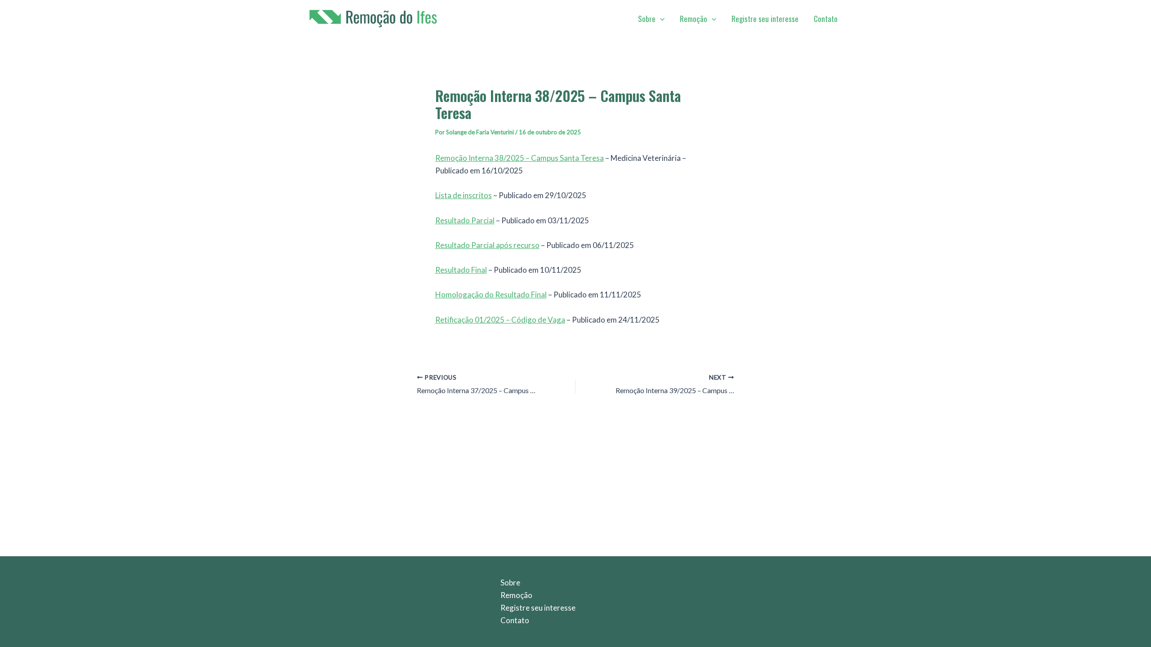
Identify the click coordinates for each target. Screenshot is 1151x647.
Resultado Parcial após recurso (487, 245)
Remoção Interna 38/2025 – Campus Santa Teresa (519, 158)
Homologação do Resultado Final (491, 294)
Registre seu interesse (765, 18)
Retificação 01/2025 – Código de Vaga (500, 319)
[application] (660, 19)
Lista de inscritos (463, 195)
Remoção (693, 18)
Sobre (647, 18)
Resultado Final (461, 270)
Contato (826, 18)
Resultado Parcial (465, 220)
